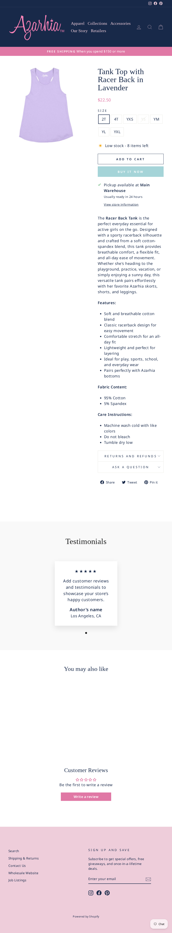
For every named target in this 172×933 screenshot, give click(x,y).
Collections (97, 23)
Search (13, 851)
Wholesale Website (23, 873)
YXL (117, 131)
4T (116, 119)
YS (143, 119)
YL (104, 131)
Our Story (79, 30)
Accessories (120, 23)
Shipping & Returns (23, 858)
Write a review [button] (86, 796)
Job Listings (17, 880)
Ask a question (130, 467)
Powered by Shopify (86, 916)
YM (156, 119)
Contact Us (17, 865)
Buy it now (131, 172)
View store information (121, 204)
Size (102, 111)
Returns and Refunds (130, 456)
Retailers (98, 30)
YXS (129, 119)
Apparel (78, 23)
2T (104, 119)
